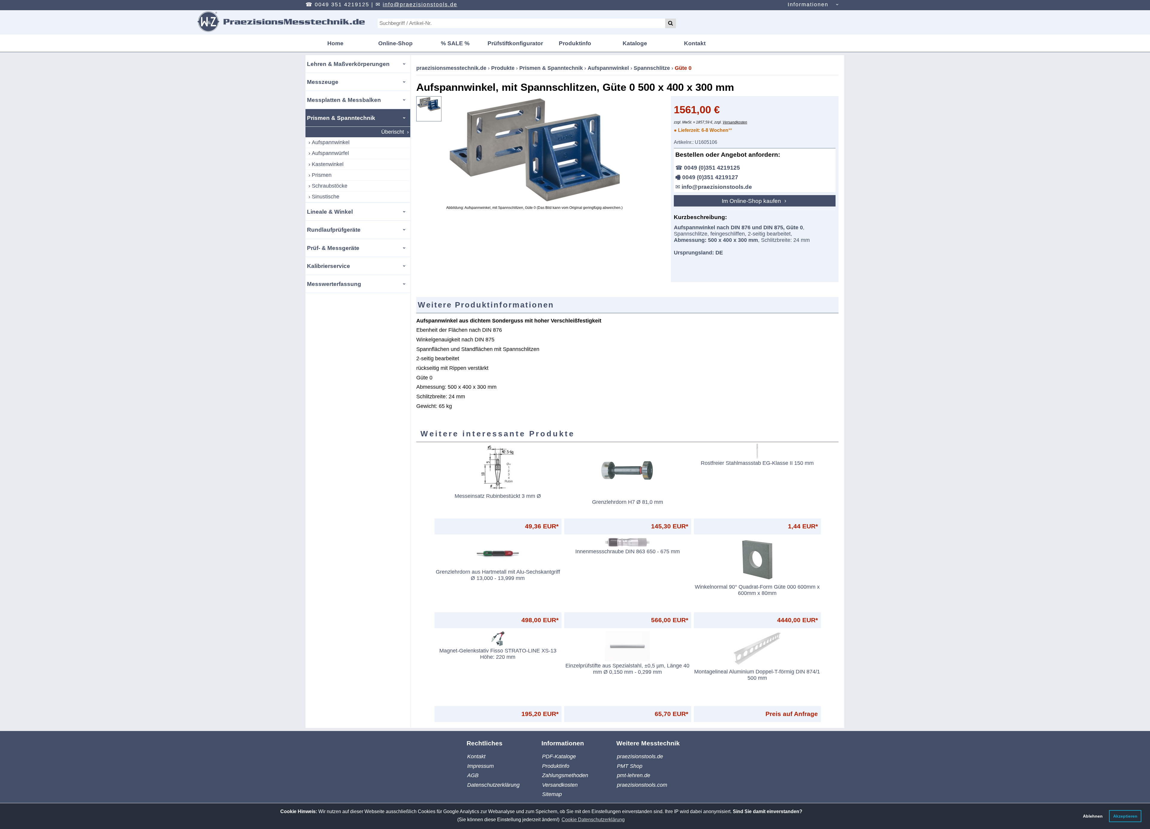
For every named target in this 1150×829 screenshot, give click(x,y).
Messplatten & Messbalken (344, 100)
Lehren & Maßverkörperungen (348, 64)
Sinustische (325, 197)
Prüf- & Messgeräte (333, 248)
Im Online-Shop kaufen (752, 201)
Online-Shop (395, 43)
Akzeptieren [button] (1125, 816)
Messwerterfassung (334, 284)
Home (335, 43)
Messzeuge (322, 82)
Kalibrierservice (328, 266)
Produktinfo (575, 43)
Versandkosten (735, 122)
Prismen (322, 175)
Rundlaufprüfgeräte (334, 229)
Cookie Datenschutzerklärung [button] (593, 819)
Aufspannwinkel (330, 142)
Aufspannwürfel (330, 153)
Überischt (392, 132)
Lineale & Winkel (330, 211)
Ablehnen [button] (1093, 816)
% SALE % (455, 43)
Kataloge (635, 43)
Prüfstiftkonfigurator (515, 43)
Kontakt (695, 43)
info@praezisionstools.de (420, 4)
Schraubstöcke (329, 186)
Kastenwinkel (328, 164)
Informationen (808, 4)
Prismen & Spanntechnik (341, 117)
